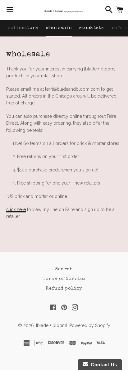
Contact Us (102, 364)
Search (64, 269)
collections (23, 28)
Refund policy (64, 288)
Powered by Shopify (89, 325)
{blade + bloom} (51, 325)
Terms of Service (64, 278)
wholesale (59, 28)
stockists (91, 28)
